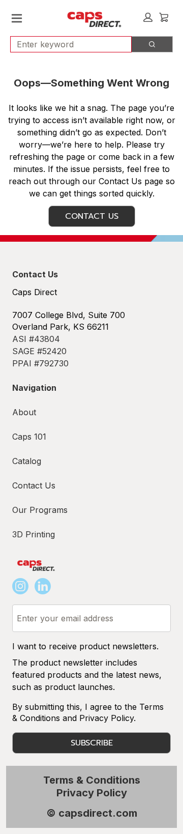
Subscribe (92, 743)
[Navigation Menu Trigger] (16, 18)
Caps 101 (29, 437)
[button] (148, 17)
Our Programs (40, 510)
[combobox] (67, 44)
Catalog (26, 461)
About (24, 412)
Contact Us (91, 216)
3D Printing (33, 534)
